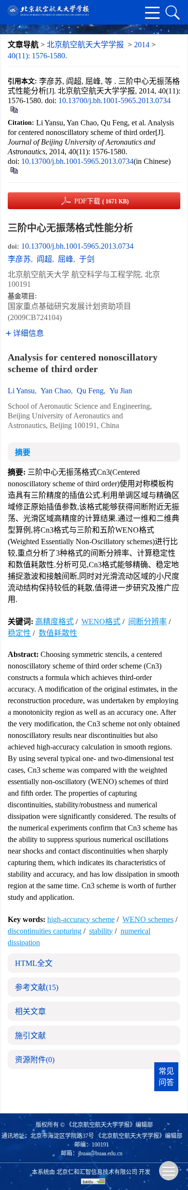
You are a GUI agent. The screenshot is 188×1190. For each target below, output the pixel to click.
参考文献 (36, 987)
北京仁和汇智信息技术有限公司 (96, 1172)
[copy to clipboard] (14, 169)
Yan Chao (55, 391)
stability (101, 931)
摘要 (22, 452)
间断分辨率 (147, 621)
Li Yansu (21, 391)
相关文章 (30, 1011)
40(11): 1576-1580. (37, 56)
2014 (141, 44)
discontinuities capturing (44, 931)
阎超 (44, 259)
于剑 (86, 259)
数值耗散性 (58, 633)
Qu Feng (90, 391)
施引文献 (30, 1035)
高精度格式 (54, 621)
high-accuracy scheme (81, 919)
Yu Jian (120, 391)
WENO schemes (148, 919)
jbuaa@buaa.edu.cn (100, 1153)
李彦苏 (19, 259)
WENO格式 (101, 621)
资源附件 (34, 1060)
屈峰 (65, 259)
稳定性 (19, 633)
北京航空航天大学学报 (85, 44)
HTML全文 (34, 963)
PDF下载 (101, 201)
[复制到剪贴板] (14, 109)
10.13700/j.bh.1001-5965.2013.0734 (114, 100)
